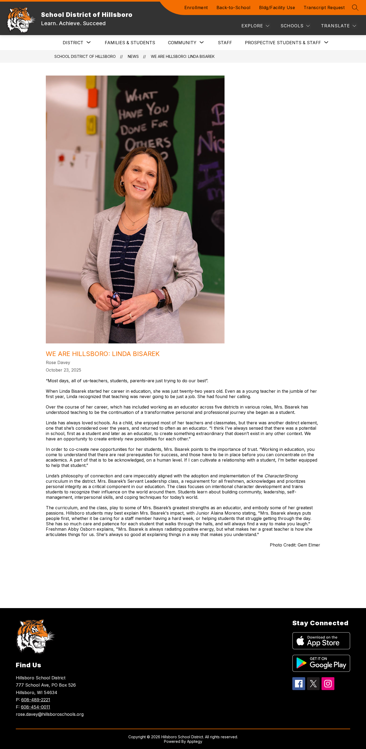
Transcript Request (324, 7)
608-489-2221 (35, 699)
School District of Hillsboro (85, 56)
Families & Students (130, 42)
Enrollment (196, 7)
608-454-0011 (35, 707)
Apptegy (194, 741)
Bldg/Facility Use (277, 7)
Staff (225, 42)
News (133, 56)
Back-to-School (233, 7)
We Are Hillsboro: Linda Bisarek (183, 56)
